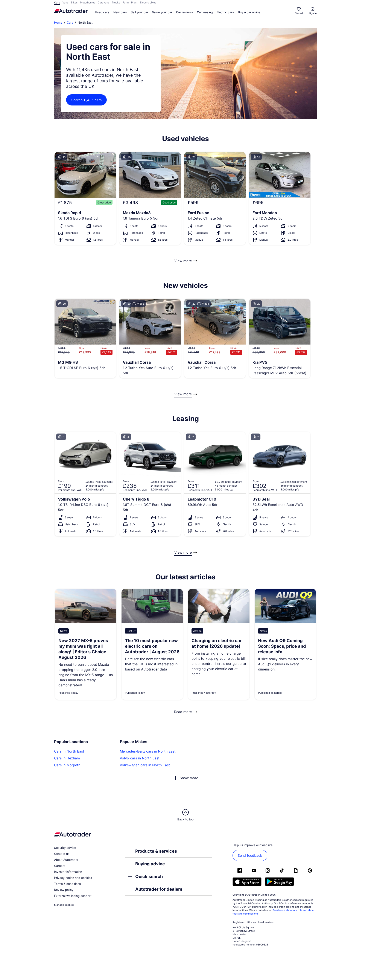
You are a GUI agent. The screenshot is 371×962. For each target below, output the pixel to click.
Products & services (156, 851)
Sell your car (139, 12)
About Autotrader (66, 859)
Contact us (61, 853)
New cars (120, 12)
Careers (59, 865)
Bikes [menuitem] (74, 2)
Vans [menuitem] (65, 2)
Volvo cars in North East (140, 758)
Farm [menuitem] (126, 2)
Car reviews (184, 12)
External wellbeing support (72, 896)
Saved (299, 13)
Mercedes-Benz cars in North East (148, 751)
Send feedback (250, 855)
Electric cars (225, 12)
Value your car (162, 12)
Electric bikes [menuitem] (148, 2)
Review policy (63, 890)
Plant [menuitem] (134, 2)
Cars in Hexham (67, 758)
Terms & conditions (67, 884)
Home (58, 22)
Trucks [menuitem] (116, 2)
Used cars (102, 12)
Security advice (65, 847)
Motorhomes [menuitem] (87, 2)
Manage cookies (64, 904)
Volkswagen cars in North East (145, 765)
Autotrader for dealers (158, 889)
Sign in (313, 13)
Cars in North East (69, 751)
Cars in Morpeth (67, 765)
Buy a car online (249, 12)
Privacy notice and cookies (73, 878)
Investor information (68, 871)
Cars (70, 22)
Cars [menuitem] (57, 2)
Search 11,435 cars (86, 100)
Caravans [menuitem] (103, 2)
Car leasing (205, 12)
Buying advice (150, 863)
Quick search (149, 876)
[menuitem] (102, 12)
